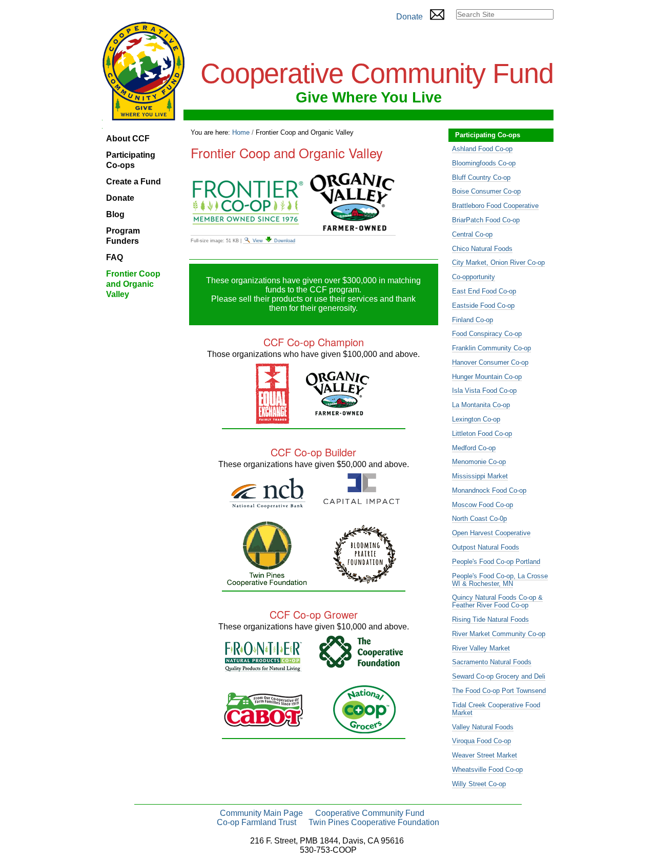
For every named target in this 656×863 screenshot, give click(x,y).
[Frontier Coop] (263, 667)
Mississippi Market (480, 476)
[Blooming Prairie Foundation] (364, 579)
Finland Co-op (472, 320)
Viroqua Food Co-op (481, 741)
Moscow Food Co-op (482, 505)
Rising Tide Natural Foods (490, 619)
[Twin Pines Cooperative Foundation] (267, 582)
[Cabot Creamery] (263, 722)
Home (241, 132)
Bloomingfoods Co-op (484, 163)
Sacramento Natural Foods (491, 662)
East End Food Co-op (484, 291)
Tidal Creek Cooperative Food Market (496, 709)
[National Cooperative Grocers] (364, 729)
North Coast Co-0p (479, 518)
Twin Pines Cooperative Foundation (374, 822)
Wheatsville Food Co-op (487, 769)
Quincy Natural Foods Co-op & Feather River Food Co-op (497, 601)
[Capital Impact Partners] (361, 499)
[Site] (143, 71)
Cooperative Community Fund (369, 813)
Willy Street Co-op (479, 784)
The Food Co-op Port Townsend (499, 690)
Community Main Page (261, 813)
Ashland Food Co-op (482, 149)
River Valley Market (481, 648)
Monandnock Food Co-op (489, 490)
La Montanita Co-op (481, 405)
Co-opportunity (473, 277)
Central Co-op (472, 234)
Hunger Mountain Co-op (487, 377)
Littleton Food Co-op (482, 433)
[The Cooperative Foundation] (361, 663)
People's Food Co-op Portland (496, 561)
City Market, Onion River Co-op (498, 262)
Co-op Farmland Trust (256, 822)
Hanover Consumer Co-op (490, 362)
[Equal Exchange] (273, 419)
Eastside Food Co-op (483, 305)
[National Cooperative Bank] (267, 504)
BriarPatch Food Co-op (486, 220)
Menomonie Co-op (479, 462)
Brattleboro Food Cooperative (495, 205)
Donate (409, 16)
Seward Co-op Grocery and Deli (498, 676)
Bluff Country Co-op (481, 177)
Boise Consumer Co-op (486, 191)
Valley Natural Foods (483, 727)
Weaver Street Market (484, 755)
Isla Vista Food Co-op (484, 390)
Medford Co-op (474, 448)
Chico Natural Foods (482, 248)
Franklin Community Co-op (491, 348)
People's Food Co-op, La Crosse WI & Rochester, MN (500, 579)
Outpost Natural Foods (485, 547)
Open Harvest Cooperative (491, 533)
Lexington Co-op (476, 419)
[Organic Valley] (338, 411)
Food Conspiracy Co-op (487, 334)
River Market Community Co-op (498, 634)
